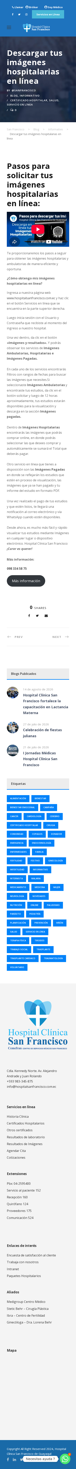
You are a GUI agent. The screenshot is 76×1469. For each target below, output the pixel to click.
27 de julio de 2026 (36, 724)
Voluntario (17, 967)
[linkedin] (14, 1459)
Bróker (33, 7)
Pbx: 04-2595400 (19, 1183)
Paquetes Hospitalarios (24, 1276)
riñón (59, 922)
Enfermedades (18, 851)
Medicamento (18, 887)
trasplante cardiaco (22, 958)
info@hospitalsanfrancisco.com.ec (31, 1086)
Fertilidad (16, 860)
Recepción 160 (17, 1197)
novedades (39, 896)
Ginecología (55, 860)
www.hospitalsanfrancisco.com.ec (31, 298)
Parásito (15, 913)
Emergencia (16, 842)
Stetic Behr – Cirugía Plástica (28, 1309)
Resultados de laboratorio (26, 1137)
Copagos (37, 833)
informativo (40, 869)
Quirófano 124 (17, 1204)
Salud (53, 100)
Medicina (40, 887)
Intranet (13, 1269)
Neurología (17, 896)
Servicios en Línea (48, 14)
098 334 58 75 (17, 568)
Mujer (56, 887)
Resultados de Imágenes (24, 1144)
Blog (14, 95)
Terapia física (18, 940)
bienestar (40, 798)
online (34, 905)
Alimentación (18, 798)
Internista (16, 878)
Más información (26, 580)
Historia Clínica (18, 1116)
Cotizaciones (16, 1157)
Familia (39, 851)
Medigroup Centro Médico (26, 1302)
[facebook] (12, 14)
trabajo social (19, 949)
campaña (48, 807)
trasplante (43, 949)
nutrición (16, 905)
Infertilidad (17, 869)
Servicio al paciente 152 (24, 1190)
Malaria (36, 878)
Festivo (35, 860)
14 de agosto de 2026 (38, 689)
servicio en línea (20, 104)
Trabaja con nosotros (23, 1262)
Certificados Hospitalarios (25, 1123)
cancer (14, 816)
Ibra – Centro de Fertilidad (26, 1315)
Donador (56, 833)
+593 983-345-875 (20, 1081)
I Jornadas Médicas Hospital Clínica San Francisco (40, 759)
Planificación (18, 922)
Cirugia (51, 825)
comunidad (16, 833)
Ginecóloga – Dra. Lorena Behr (29, 1322)
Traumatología (53, 958)
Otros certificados (20, 1130)
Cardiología (34, 816)
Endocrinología (41, 842)
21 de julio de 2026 (36, 747)
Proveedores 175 (19, 1211)
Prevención (41, 922)
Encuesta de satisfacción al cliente (31, 1255)
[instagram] (26, 14)
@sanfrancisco (24, 90)
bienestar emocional (22, 807)
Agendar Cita (16, 1151)
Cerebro (54, 816)
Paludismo (53, 905)
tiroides (39, 940)
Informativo (30, 95)
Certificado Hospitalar (28, 100)
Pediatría (34, 913)
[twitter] (19, 14)
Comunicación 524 (20, 1218)
